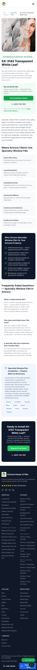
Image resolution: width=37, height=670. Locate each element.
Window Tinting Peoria (27, 545)
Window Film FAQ (7, 627)
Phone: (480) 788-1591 (9, 661)
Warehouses (24, 618)
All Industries (24, 593)
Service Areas (6, 599)
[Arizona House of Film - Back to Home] (4, 4)
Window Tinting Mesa (27, 564)
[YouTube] (10, 490)
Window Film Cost (7, 624)
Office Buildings (25, 596)
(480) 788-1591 (20, 104)
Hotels (22, 615)
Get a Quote (5, 618)
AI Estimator (5, 621)
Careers (4, 643)
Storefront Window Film (9, 537)
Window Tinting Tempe (27, 567)
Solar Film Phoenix (26, 518)
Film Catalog (5, 14)
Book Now (5, 609)
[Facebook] (3, 490)
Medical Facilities (25, 605)
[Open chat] (32, 665)
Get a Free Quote (29, 666)
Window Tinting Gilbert (27, 542)
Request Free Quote (18, 448)
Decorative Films (7, 517)
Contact (4, 615)
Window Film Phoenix (27, 504)
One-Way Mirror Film (8, 549)
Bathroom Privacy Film (9, 530)
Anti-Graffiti (5, 514)
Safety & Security (7, 511)
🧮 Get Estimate (28, 660)
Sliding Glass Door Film (9, 546)
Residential (5, 505)
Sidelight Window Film (9, 543)
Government (24, 612)
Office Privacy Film (8, 534)
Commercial (5, 499)
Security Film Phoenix (27, 521)
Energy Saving (6, 521)
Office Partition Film (8, 552)
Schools (22, 609)
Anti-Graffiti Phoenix (26, 525)
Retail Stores (24, 599)
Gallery (4, 602)
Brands (4, 596)
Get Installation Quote (18, 98)
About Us (4, 640)
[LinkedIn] (13, 490)
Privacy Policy (6, 646)
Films (3, 593)
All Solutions (5, 524)
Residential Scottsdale (9, 508)
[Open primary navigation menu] (33, 4)
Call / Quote (10, 666)
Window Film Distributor (9, 631)
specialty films (14, 14)
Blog (3, 605)
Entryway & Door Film (8, 540)
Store (3, 612)
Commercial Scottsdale (9, 502)
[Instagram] (6, 490)
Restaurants (24, 602)
